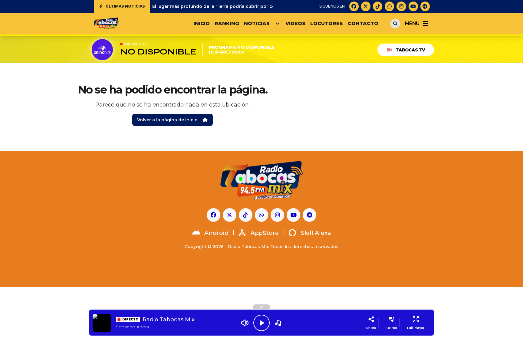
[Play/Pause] (261, 323)
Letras (391, 327)
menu (412, 23)
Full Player (415, 327)
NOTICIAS (257, 23)
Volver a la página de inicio (167, 120)
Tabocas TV (410, 50)
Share (371, 327)
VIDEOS (295, 23)
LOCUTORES (326, 23)
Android (216, 232)
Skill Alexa (316, 232)
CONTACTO (363, 23)
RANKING (227, 23)
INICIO (201, 23)
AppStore (265, 232)
